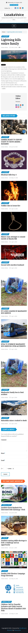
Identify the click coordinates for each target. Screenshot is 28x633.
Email (3, 460)
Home (3, 32)
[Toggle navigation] (14, 25)
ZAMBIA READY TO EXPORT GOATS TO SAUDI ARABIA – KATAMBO (11, 142)
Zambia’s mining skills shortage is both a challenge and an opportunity (14, 543)
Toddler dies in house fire (10, 206)
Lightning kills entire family (14, 32)
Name (3, 453)
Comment (3, 440)
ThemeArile (17, 630)
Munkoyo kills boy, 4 (8, 175)
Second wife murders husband (12, 265)
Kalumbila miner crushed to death (14, 420)
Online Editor (4, 47)
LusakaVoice (14, 15)
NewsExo (9, 630)
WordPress (22, 628)
